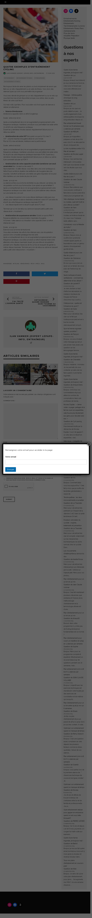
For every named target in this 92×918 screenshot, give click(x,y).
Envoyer (10, 469)
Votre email (11, 457)
